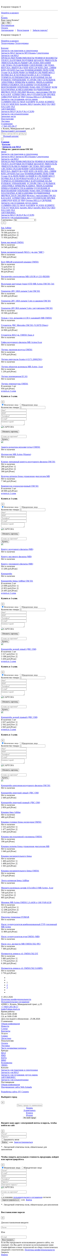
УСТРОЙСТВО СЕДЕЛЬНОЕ (41, 80)
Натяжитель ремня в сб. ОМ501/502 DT (19, 953)
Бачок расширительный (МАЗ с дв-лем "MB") (22, 252)
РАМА (33, 87)
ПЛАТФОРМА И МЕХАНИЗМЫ (17, 89)
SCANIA (40, 102)
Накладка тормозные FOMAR (15, 917)
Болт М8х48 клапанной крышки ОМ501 (20, 262)
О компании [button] (7, 124)
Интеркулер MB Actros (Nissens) (16, 454)
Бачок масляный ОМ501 (12, 242)
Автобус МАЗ (26, 104)
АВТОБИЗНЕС (8, 1077)
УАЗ (13, 106)
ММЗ (3, 1060)
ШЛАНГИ (39, 60)
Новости (5, 1026)
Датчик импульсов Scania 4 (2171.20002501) (21, 359)
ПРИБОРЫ (20, 82)
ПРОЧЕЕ (51, 94)
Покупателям (7, 1041)
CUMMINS (6, 102)
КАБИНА (30, 82)
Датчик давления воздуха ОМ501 (16, 349)
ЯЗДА (4, 1058)
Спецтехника (42, 53)
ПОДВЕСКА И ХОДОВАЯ (14, 75)
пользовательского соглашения (27, 1197)
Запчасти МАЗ (8, 53)
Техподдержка (8, 43)
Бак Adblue (6, 228)
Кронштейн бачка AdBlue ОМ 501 (17, 581)
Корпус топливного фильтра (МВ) (17, 564)
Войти (4, 1142)
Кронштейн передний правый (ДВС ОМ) (20, 802)
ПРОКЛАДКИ (8, 58)
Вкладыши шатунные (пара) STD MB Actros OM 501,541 (27, 284)
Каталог (5, 1067)
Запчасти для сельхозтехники (15, 217)
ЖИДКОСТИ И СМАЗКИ (13, 92)
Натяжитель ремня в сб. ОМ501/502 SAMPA (22, 968)
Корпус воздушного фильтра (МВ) (17, 549)
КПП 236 (33, 67)
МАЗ (3, 1053)
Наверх (4, 1254)
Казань (29, 1108)
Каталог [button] (5, 48)
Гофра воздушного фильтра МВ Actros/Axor (21, 342)
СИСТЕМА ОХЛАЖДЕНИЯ (15, 65)
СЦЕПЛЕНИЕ (36, 65)
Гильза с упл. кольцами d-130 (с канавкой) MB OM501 (26, 318)
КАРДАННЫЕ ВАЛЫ (41, 77)
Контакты (5, 1031)
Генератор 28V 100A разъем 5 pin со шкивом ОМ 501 (26, 301)
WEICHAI (14, 104)
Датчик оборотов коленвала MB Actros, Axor (22, 366)
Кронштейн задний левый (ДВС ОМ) (18, 649)
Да (3, 23)
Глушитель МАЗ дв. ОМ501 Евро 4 (17, 335)
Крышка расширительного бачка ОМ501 (20, 871)
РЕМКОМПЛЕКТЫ (25, 58)
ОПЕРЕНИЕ (23, 87)
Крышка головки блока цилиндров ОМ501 (21, 822)
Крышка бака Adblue (11, 812)
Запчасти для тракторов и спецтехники (19, 1070)
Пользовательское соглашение (15, 1002)
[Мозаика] (5, 222)
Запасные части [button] (8, 116)
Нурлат (29, 1115)
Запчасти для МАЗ (10, 1072)
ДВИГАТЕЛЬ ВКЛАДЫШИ (14, 63)
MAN (22, 102)
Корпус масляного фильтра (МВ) (16, 556)
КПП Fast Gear (17, 70)
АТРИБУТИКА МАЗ (22, 94)
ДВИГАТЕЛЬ (50, 60)
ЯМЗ (3, 1055)
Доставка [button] (5, 121)
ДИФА (4, 1065)
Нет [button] (8, 23)
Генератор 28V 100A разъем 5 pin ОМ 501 (20, 291)
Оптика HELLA (33, 97)
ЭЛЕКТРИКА (7, 82)
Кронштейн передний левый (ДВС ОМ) (20, 793)
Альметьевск (29, 1110)
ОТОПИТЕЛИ (39, 94)
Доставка (5, 1045)
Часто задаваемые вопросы (13, 1048)
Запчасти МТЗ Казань (25, 53)
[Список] (2, 222)
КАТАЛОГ (6, 94)
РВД (23, 97)
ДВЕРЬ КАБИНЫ (44, 82)
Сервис (4, 1036)
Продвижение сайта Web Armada (16, 1087)
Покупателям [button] (7, 119)
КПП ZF (17, 97)
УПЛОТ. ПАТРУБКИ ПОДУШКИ (17, 60)
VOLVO (5, 104)
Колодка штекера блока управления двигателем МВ (25, 476)
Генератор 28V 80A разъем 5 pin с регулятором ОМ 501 (27, 308)
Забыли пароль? (40, 30)
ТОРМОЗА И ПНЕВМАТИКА (15, 77)
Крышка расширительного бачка (16, 856)
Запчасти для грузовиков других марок (19, 1075)
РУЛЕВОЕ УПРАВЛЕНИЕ (13, 80)
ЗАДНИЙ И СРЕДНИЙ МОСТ (40, 72)
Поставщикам (7, 25)
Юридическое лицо (30, 405)
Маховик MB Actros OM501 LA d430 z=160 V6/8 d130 (26, 902)
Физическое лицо (11, 405)
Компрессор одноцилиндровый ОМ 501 (20, 486)
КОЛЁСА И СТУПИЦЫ (38, 75)
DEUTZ (16, 102)
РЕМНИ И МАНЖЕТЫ (46, 58)
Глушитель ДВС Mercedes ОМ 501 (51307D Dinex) (24, 325)
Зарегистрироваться (23, 1142)
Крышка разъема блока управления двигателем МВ (25, 846)
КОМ (54, 87)
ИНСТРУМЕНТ (43, 87)
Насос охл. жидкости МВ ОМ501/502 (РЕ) (20, 944)
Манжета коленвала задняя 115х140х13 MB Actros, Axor (27, 888)
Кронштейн (6, 573)
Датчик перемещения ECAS (14, 376)
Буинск (29, 1113)
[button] (29, 50)
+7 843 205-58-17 (9, 126)
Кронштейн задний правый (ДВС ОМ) (19, 717)
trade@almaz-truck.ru (10, 1009)
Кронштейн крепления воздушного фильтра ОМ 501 (25, 785)
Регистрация (23, 30)
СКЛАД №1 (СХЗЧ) (24, 111)
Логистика (6, 1038)
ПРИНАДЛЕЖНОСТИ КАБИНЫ (17, 85)
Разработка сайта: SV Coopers (15, 1092)
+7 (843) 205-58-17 (9, 1006)
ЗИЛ (53, 104)
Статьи (4, 1028)
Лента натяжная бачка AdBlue (15, 880)
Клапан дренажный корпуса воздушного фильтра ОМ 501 (28, 462)
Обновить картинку (10, 432)
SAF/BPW (30, 102)
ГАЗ (48, 104)
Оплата (4, 28)
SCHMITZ (49, 102)
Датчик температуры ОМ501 (14, 384)
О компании (7, 1021)
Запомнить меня (11, 1139)
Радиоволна (6, 1063)
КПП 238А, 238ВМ (47, 67)
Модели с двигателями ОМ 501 (41, 92)
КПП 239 (5, 70)
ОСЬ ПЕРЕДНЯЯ (16, 72)
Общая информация (10, 1024)
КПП (25, 67)
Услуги (4, 1033)
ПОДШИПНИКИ (41, 89)
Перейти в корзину (10, 13)
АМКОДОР (6, 97)
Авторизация (7, 30)
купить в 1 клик (8, 391)
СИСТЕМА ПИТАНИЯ (39, 63)
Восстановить (8, 1240)
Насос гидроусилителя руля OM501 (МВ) (20, 936)
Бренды (4, 1050)
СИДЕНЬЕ (46, 97)
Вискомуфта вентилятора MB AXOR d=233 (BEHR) (25, 276)
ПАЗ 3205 (5, 106)
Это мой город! (29, 1118)
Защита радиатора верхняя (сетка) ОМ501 (20, 447)
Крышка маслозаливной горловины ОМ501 (21, 836)
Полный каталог (11, 136)
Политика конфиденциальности (16, 999)
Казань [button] (4, 18)
